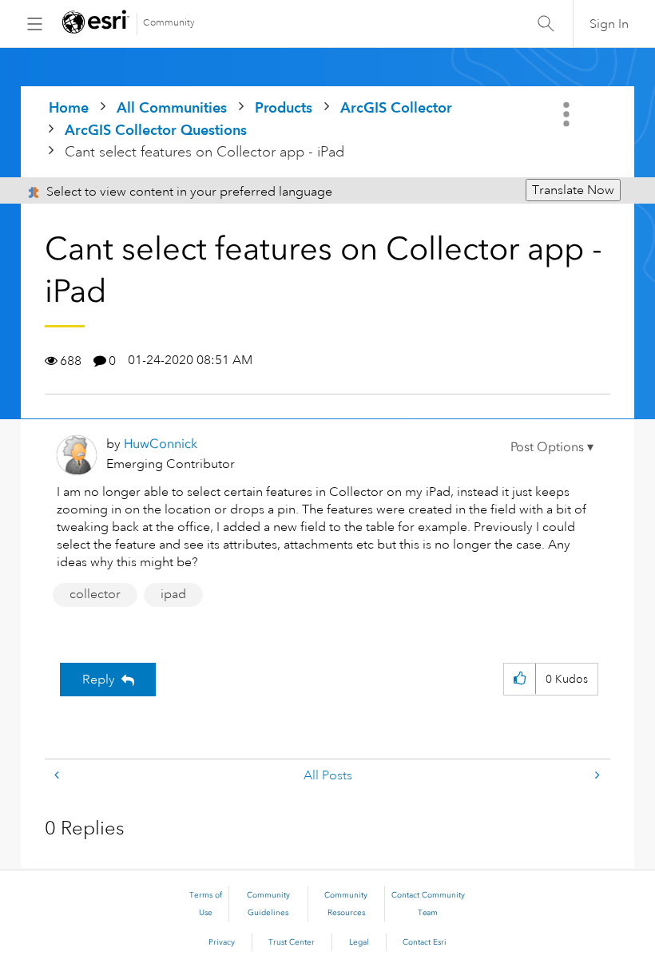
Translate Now (573, 190)
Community (169, 23)
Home (69, 107)
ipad (173, 594)
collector (95, 594)
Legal (359, 942)
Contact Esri (425, 942)
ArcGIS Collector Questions (156, 129)
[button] (552, 447)
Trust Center (291, 942)
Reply (98, 680)
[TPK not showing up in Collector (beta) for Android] (58, 775)
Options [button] (568, 114)
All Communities (172, 107)
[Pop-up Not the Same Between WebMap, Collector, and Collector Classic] (596, 775)
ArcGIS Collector (396, 107)
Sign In (609, 24)
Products (283, 107)
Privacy (221, 942)
